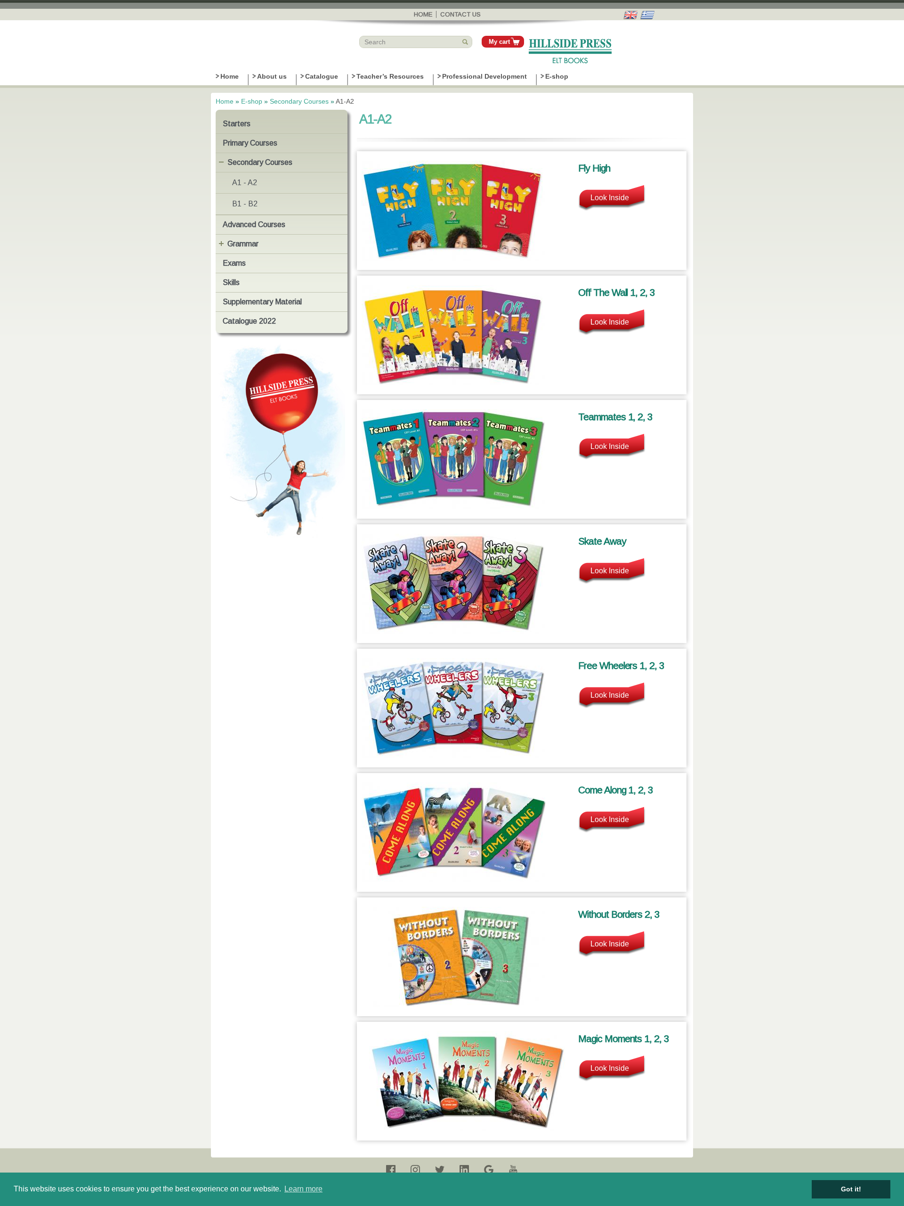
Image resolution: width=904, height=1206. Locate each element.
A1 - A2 (244, 183)
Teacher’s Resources (390, 76)
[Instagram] (415, 1169)
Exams (234, 263)
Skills (231, 282)
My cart (499, 41)
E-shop (556, 76)
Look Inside (609, 198)
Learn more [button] (303, 1189)
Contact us (460, 14)
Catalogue (321, 76)
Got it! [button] (851, 1189)
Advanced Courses (254, 224)
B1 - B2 (245, 204)
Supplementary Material (262, 302)
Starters (236, 124)
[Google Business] (488, 1169)
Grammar (242, 244)
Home (423, 14)
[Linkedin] (464, 1169)
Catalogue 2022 (249, 321)
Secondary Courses (299, 101)
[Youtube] (513, 1169)
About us (272, 76)
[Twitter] (440, 1169)
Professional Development (484, 76)
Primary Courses (250, 143)
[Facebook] (391, 1169)
